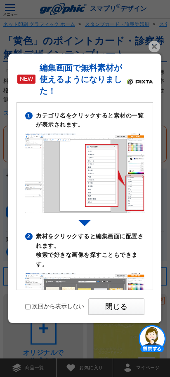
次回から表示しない (58, 306)
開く (152, 338)
